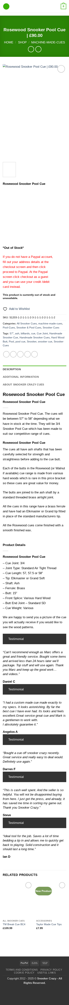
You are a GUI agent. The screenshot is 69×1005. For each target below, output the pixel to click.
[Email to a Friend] (27, 354)
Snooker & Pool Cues (28, 327)
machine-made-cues (48, 42)
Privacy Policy (51, 969)
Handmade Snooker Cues (35, 337)
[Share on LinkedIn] (34, 354)
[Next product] (31, 49)
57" (12, 333)
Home (8, 42)
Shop (22, 42)
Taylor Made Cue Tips (49, 924)
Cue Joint (42, 333)
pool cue (20, 341)
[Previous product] (38, 49)
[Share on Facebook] (13, 354)
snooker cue (45, 341)
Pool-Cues (9, 327)
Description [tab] (12, 369)
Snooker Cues (51, 327)
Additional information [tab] (21, 377)
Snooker (31, 341)
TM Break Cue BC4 (14, 924)
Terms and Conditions (22, 969)
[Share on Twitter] (20, 354)
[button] (6, 6)
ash (17, 333)
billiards (25, 333)
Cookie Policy (24, 972)
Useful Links (46, 972)
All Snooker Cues (27, 323)
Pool (11, 341)
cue (33, 333)
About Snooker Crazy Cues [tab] (23, 384)
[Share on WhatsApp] (6, 354)
